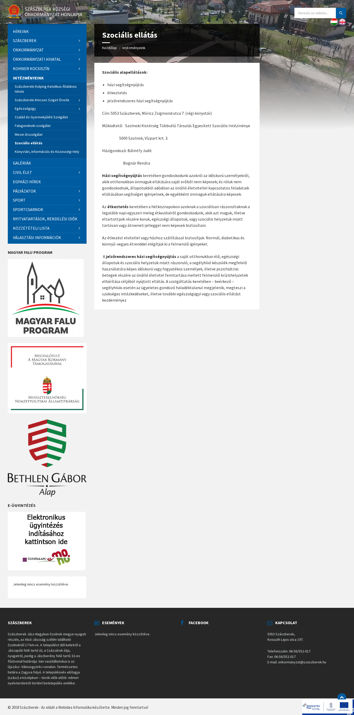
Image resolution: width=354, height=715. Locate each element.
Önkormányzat (28, 49)
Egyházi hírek (27, 181)
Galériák (22, 163)
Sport (19, 200)
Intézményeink (134, 47)
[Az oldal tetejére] (341, 697)
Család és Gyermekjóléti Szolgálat (41, 117)
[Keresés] (341, 13)
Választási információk (37, 237)
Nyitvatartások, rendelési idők (45, 218)
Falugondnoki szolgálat (33, 125)
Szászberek (25, 40)
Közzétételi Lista (31, 228)
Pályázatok (24, 191)
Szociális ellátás (29, 143)
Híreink (21, 31)
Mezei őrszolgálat (29, 134)
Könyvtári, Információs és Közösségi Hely (47, 151)
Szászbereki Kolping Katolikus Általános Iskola (46, 88)
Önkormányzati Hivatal (37, 59)
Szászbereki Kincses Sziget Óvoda (42, 100)
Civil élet (22, 172)
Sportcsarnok (28, 209)
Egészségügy (25, 108)
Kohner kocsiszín (31, 68)
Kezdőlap (109, 47)
